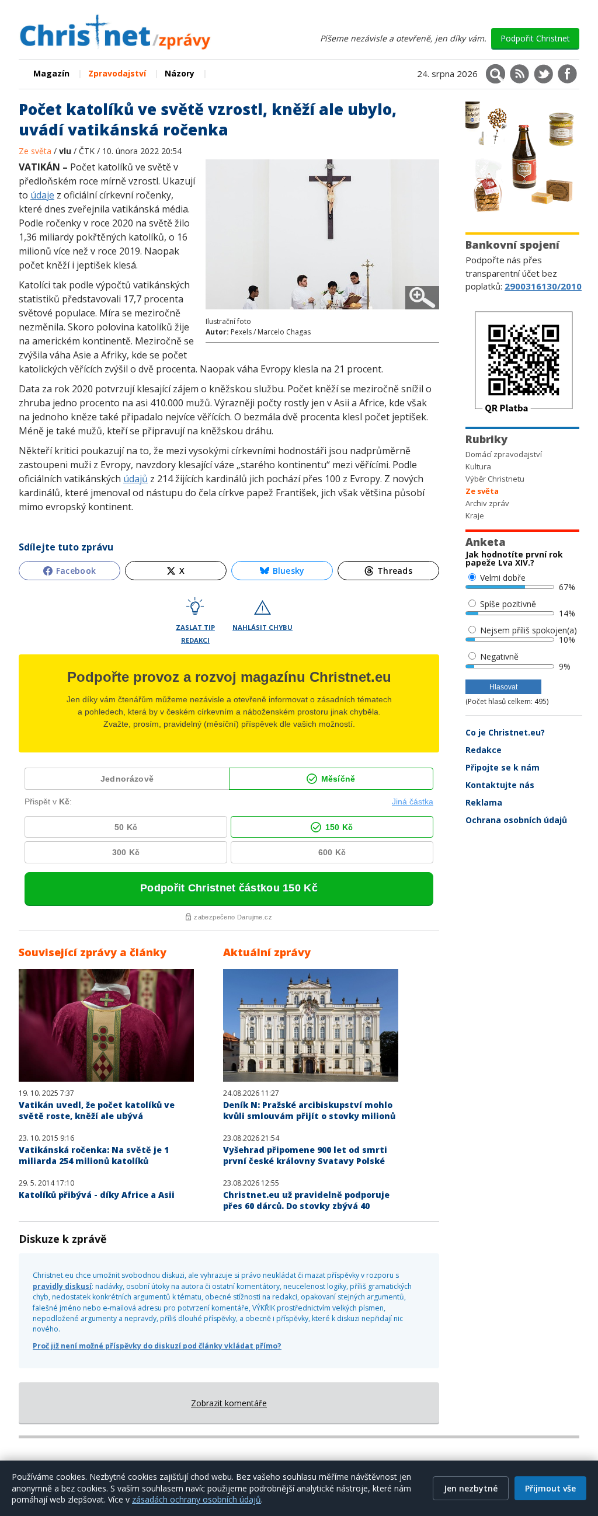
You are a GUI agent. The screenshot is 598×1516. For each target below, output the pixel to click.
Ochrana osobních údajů (516, 819)
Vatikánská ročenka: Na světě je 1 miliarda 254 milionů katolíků (94, 1155)
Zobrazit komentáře (229, 1403)
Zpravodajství (117, 73)
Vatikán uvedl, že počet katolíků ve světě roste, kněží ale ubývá (97, 1110)
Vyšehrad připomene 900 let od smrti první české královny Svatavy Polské (305, 1155)
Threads (394, 570)
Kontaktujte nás (499, 784)
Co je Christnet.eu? (505, 732)
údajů (135, 478)
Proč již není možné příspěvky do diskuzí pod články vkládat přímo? (157, 1346)
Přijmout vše (550, 1488)
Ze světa (36, 150)
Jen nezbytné (471, 1488)
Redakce (483, 749)
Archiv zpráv (487, 503)
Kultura (478, 466)
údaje (42, 195)
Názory (179, 73)
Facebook (76, 570)
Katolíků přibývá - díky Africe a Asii (97, 1194)
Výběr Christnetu (494, 478)
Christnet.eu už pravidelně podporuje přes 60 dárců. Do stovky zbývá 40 (306, 1200)
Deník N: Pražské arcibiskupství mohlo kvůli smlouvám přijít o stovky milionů (309, 1110)
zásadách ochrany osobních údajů (196, 1499)
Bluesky (289, 570)
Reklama (483, 802)
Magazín (51, 73)
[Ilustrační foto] (322, 310)
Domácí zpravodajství (503, 454)
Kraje (474, 515)
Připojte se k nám (502, 767)
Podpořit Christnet (535, 38)
